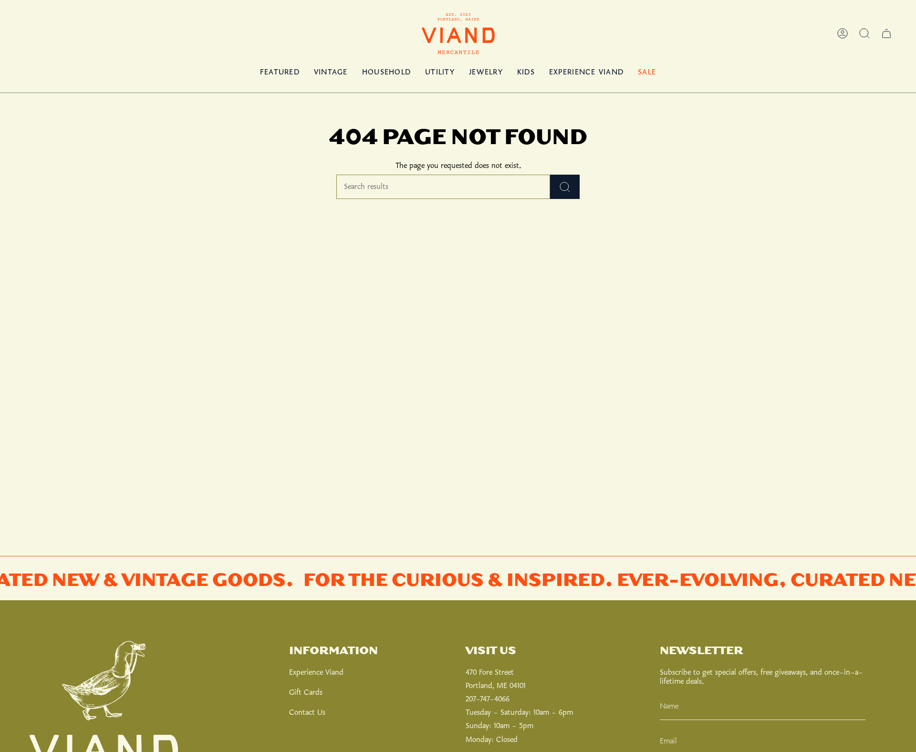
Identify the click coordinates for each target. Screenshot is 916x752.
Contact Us (307, 712)
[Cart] (886, 33)
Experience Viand (316, 672)
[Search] (565, 187)
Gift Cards (306, 692)
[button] (864, 33)
